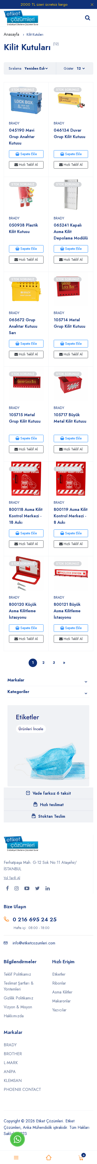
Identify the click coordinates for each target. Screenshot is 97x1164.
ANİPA (10, 1072)
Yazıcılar (59, 1010)
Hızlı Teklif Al (28, 164)
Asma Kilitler (62, 992)
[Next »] (64, 663)
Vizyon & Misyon (18, 1007)
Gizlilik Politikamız (18, 998)
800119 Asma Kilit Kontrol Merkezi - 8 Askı (71, 516)
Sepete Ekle (28, 153)
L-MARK (11, 1063)
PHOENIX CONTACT (22, 1089)
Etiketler (58, 974)
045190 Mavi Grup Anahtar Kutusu (22, 136)
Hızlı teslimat (52, 805)
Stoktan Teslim (51, 816)
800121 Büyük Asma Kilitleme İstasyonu (67, 611)
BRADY (14, 123)
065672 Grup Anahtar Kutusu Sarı (23, 326)
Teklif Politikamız (17, 974)
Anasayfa (12, 34)
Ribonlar (59, 983)
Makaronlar (61, 1001)
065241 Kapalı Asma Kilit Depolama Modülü (71, 231)
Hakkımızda (14, 1016)
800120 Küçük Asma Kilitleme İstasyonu (23, 611)
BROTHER (13, 1054)
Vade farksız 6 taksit (52, 793)
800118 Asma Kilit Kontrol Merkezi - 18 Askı (26, 516)
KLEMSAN (13, 1080)
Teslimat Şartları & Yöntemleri (19, 986)
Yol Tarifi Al (12, 877)
